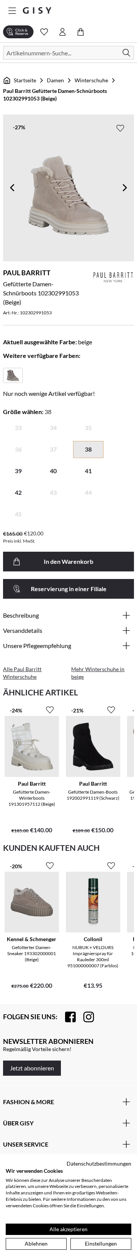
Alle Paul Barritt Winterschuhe (22, 673)
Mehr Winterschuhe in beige (97, 673)
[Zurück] (12, 187)
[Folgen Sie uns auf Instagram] (85, 1017)
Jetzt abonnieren (32, 1068)
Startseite (25, 80)
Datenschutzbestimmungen (99, 1163)
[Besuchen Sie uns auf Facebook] (66, 1017)
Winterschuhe (91, 80)
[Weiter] (124, 187)
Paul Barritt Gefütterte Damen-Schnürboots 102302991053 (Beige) (55, 95)
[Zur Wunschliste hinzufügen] (120, 128)
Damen (55, 80)
